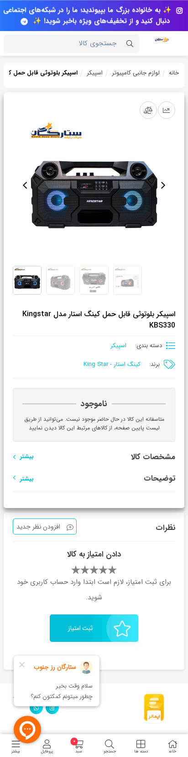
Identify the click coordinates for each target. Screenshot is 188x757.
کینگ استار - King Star (112, 364)
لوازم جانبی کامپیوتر (136, 73)
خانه (174, 73)
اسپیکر (95, 73)
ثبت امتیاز (80, 628)
